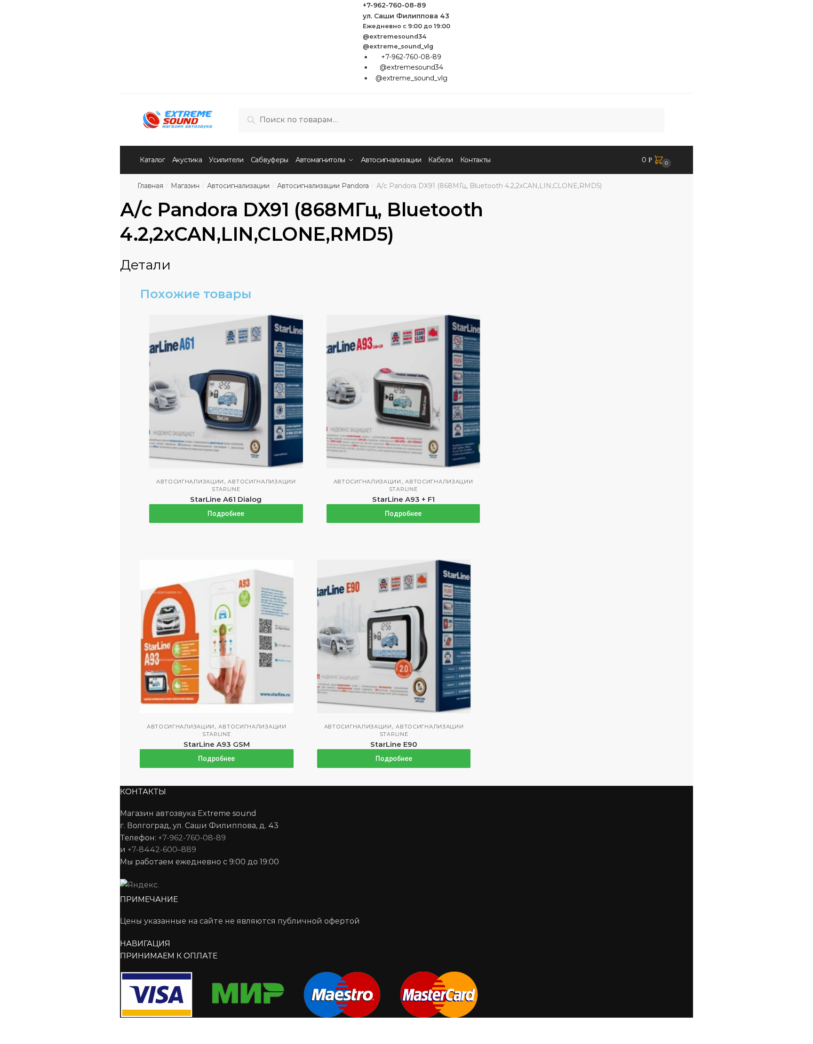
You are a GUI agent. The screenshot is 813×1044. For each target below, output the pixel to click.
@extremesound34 (395, 36)
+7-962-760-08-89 (394, 5)
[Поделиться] (33, 1026)
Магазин (185, 186)
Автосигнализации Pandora (323, 186)
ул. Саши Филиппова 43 (406, 16)
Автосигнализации (238, 186)
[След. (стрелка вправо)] (33, 1039)
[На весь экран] (57, 1026)
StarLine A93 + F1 (403, 499)
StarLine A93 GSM (216, 744)
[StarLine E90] (394, 636)
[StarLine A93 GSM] (217, 636)
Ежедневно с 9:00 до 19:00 (406, 26)
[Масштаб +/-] (80, 1026)
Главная (150, 186)
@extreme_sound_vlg (398, 46)
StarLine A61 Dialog (226, 499)
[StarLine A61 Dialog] (226, 391)
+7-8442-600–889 (162, 849)
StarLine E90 (393, 744)
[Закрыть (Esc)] (10, 1026)
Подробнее (225, 513)
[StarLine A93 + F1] (403, 391)
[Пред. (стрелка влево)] (10, 1039)
